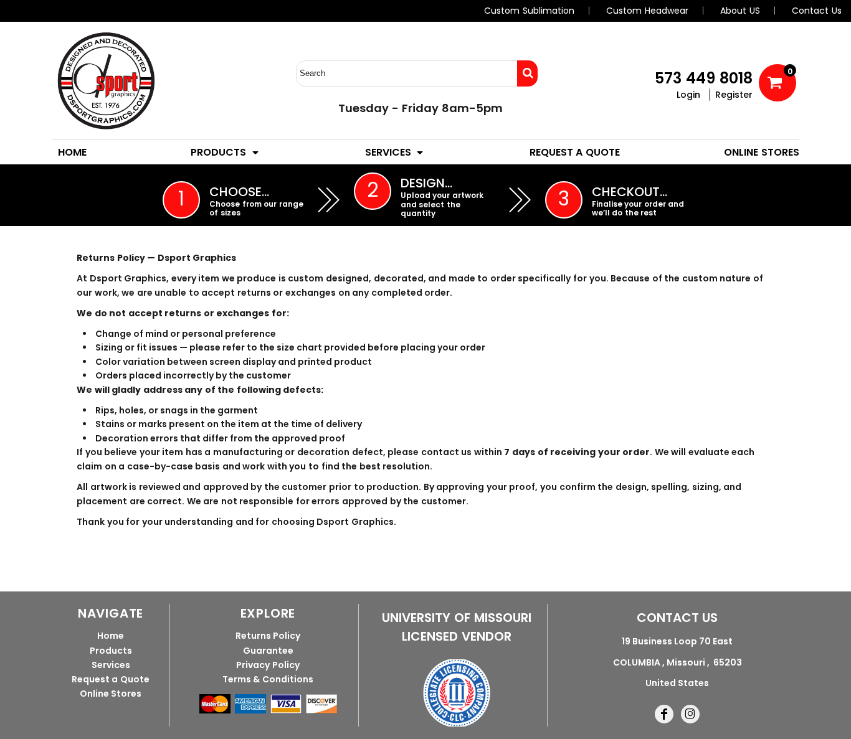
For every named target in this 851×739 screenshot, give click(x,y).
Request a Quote (111, 679)
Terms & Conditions (267, 679)
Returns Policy (268, 635)
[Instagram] (690, 714)
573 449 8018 (704, 78)
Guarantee (268, 650)
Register (734, 94)
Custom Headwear (647, 10)
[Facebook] (664, 714)
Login (688, 94)
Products (111, 650)
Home (110, 635)
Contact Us (817, 10)
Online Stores (111, 693)
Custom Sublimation (529, 10)
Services (111, 665)
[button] (225, 151)
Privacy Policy (268, 665)
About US (740, 10)
